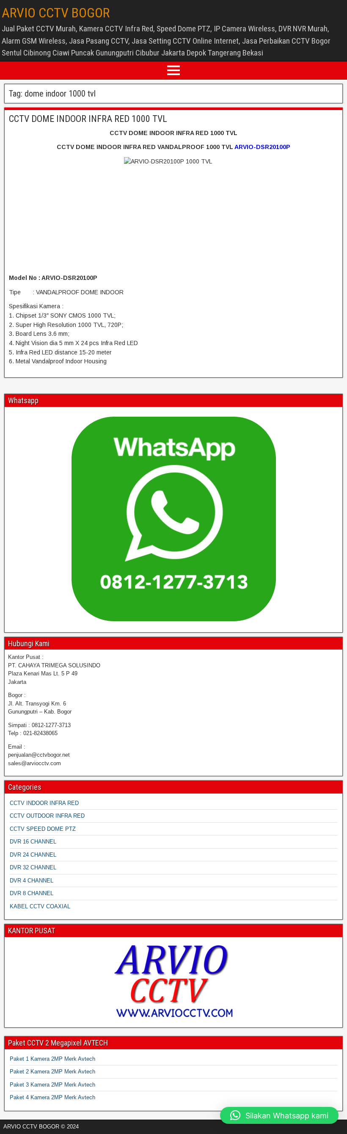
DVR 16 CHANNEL (33, 841)
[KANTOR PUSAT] (173, 981)
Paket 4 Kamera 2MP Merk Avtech (52, 1097)
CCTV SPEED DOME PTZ (43, 829)
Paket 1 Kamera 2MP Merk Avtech (52, 1059)
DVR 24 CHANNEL (33, 855)
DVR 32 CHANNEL (33, 867)
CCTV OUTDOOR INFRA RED (47, 816)
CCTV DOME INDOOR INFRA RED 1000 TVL (88, 118)
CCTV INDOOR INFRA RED (44, 803)
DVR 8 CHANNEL (31, 893)
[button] (279, 1115)
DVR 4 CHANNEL (31, 880)
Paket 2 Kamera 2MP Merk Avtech (52, 1071)
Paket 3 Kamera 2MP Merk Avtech (52, 1084)
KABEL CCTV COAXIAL (40, 906)
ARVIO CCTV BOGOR (56, 13)
